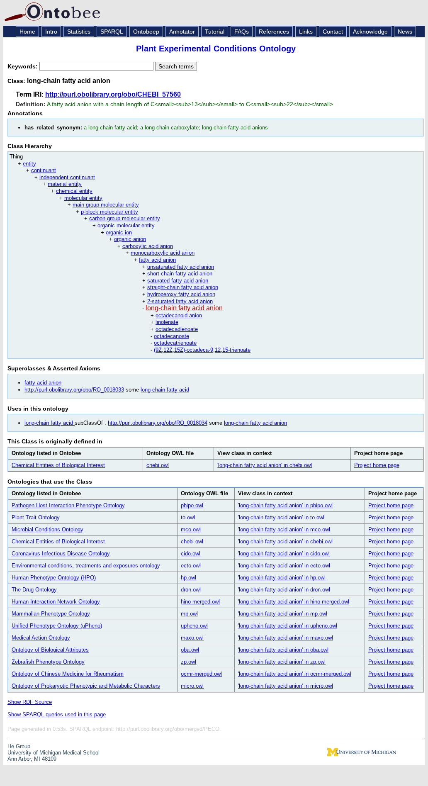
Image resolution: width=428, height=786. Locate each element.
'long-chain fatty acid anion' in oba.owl (283, 650)
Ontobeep (146, 31)
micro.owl (192, 686)
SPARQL (111, 31)
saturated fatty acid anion (177, 280)
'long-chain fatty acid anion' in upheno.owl (287, 626)
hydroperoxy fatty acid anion (181, 294)
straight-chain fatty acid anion (182, 287)
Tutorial (214, 31)
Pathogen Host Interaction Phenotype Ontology (68, 505)
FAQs (241, 31)
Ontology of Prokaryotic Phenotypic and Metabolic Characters (86, 686)
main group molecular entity (106, 205)
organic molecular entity (126, 225)
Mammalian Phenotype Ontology (51, 614)
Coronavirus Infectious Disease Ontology (61, 553)
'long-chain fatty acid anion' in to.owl (281, 517)
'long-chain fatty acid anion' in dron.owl (284, 589)
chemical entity (74, 191)
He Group (18, 746)
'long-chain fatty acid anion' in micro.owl (285, 686)
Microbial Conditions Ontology (47, 529)
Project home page (376, 465)
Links (306, 31)
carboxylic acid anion (147, 246)
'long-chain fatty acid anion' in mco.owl (284, 529)
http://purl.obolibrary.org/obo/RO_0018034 (157, 423)
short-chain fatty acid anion (179, 273)
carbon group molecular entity (124, 218)
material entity (65, 184)
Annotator (182, 31)
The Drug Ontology (34, 589)
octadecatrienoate (175, 343)
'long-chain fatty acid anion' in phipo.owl (285, 505)
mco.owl (191, 529)
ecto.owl (191, 565)
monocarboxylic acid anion (163, 253)
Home (27, 31)
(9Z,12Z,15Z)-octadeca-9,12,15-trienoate (202, 350)
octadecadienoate (177, 329)
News (405, 31)
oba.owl (190, 650)
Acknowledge (370, 31)
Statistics (78, 31)
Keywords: (23, 66)
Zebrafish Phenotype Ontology (48, 662)
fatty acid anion (157, 260)
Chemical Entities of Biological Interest (58, 465)
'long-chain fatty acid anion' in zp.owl (282, 662)
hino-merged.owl (200, 602)
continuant (43, 170)
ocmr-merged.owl (201, 674)
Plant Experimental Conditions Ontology (216, 48)
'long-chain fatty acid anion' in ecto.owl (284, 565)
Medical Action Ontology (41, 638)
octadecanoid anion (179, 315)
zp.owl (188, 662)
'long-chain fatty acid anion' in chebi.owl (264, 465)
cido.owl (190, 553)
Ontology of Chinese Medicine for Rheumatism (68, 674)
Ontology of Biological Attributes (50, 650)
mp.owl (189, 614)
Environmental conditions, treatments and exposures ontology (86, 565)
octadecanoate (171, 336)
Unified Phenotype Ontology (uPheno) (57, 626)
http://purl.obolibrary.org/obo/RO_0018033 (74, 390)
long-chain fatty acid (165, 390)
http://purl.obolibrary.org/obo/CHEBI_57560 (113, 94)
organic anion (130, 239)
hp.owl (188, 577)
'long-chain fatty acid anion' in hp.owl (282, 577)
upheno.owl (194, 626)
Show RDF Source (29, 702)
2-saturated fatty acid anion (180, 301)
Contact (333, 31)
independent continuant (67, 177)
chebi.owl (157, 465)
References (274, 31)
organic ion (119, 232)
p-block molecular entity (109, 212)
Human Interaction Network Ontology (56, 602)
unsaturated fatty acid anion (180, 267)
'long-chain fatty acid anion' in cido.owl (284, 553)
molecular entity (83, 198)
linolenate (167, 322)
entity (29, 164)
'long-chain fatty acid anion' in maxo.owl (285, 638)
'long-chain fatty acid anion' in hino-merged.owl (293, 602)
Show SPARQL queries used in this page (56, 714)
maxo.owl (192, 638)
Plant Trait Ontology (36, 517)
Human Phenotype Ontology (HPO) (54, 577)
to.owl (188, 517)
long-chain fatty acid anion (184, 307)
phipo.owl (192, 505)
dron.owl (191, 589)
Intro (51, 31)
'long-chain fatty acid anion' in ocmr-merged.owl (294, 674)
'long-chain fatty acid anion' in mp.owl (282, 614)
